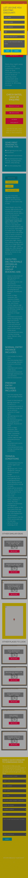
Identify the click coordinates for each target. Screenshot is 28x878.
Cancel (16, 50)
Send (7, 50)
